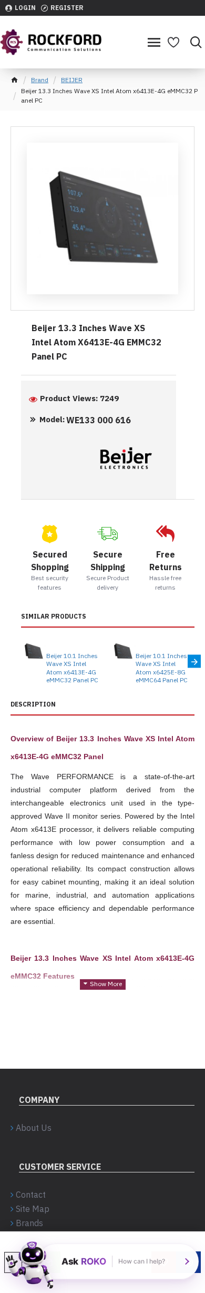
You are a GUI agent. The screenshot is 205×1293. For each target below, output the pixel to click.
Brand (39, 80)
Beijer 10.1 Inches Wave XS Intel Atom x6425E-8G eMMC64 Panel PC (162, 668)
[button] (21, 661)
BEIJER (72, 80)
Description (33, 704)
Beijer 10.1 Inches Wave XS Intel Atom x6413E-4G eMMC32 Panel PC (72, 668)
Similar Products (53, 616)
